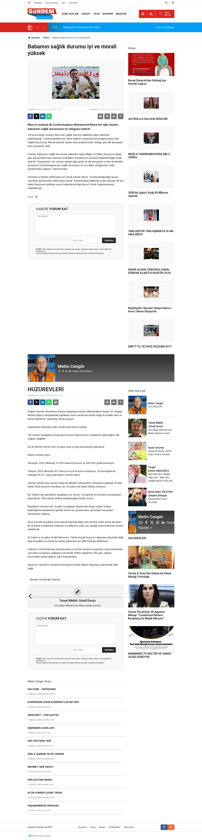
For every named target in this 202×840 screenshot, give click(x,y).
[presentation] (37, 27)
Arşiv (63, 3)
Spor (96, 13)
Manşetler (38, 3)
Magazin (121, 13)
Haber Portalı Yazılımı (41, 836)
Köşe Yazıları (70, 13)
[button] (107, 116)
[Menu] (142, 14)
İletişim (102, 827)
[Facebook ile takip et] (164, 827)
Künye (93, 827)
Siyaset (86, 13)
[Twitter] (36, 116)
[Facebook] (30, 116)
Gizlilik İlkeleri (115, 827)
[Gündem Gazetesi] (42, 13)
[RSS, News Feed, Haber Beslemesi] (171, 827)
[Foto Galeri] (172, 2)
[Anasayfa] (29, 3)
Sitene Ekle (73, 3)
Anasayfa (35, 38)
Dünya (46, 38)
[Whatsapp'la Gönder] (49, 116)
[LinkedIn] (42, 116)
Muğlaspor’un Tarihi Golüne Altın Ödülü (81, 27)
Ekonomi (107, 13)
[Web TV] (166, 2)
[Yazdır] (100, 116)
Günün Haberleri (51, 3)
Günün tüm (165, 27)
